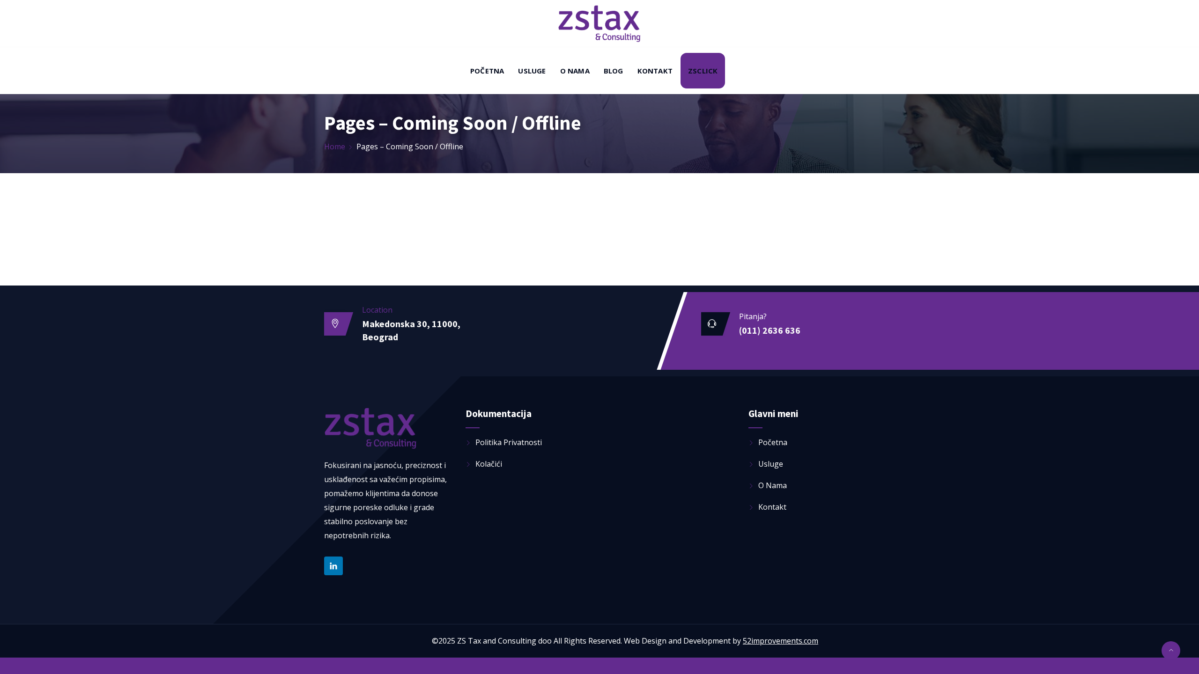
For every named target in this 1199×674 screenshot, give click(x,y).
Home (334, 146)
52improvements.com (780, 641)
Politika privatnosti (508, 442)
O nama (575, 70)
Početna (487, 70)
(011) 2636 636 (769, 330)
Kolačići (488, 464)
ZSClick (703, 70)
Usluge (532, 70)
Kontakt (655, 70)
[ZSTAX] (599, 24)
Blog (613, 70)
